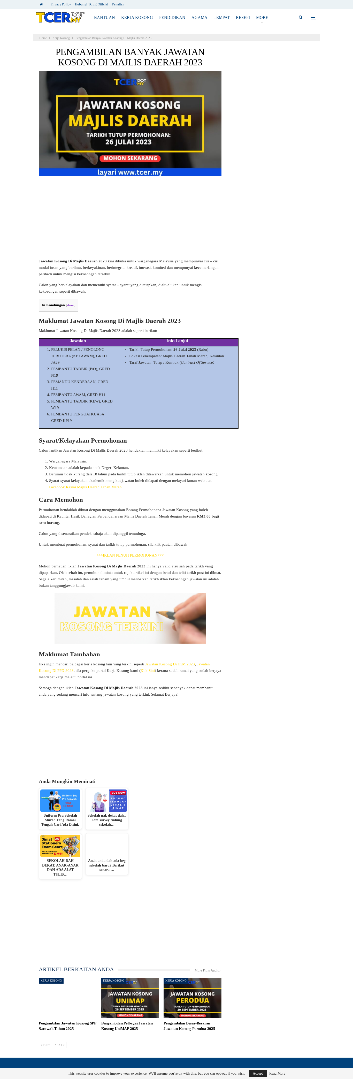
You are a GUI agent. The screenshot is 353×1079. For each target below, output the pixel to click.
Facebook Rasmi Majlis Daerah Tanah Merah (85, 487)
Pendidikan (172, 17)
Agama (199, 17)
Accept (258, 1073)
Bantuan (104, 17)
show (70, 305)
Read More (277, 1073)
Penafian (118, 4)
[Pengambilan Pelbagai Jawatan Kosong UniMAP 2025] (130, 998)
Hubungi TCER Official (91, 4)
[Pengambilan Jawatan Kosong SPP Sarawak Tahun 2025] (68, 998)
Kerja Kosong (137, 17)
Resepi (243, 17)
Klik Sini (148, 670)
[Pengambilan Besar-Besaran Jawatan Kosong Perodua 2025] (192, 998)
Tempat (222, 17)
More (262, 17)
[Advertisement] (130, 220)
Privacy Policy (61, 4)
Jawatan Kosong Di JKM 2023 (170, 664)
